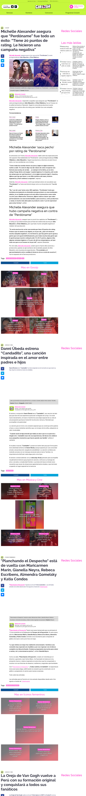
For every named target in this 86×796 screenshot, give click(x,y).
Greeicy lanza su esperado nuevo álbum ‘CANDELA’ (44, 753)
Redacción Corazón (20, 94)
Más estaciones (54, 1)
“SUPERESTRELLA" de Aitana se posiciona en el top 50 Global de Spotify (44, 707)
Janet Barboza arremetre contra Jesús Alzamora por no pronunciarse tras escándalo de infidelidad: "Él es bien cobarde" (29, 303)
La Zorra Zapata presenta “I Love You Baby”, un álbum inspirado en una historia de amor (15, 707)
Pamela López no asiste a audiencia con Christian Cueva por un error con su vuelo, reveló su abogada (15, 326)
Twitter (45, 262)
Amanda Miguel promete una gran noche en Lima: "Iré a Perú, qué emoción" (15, 539)
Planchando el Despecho (17, 585)
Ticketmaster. (44, 587)
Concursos (49, 13)
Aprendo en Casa (32, 1)
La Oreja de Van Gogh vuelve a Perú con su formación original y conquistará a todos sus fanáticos (44, 492)
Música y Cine (38, 130)
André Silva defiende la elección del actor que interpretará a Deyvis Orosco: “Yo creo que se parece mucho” (15, 122)
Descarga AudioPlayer (43, 1)
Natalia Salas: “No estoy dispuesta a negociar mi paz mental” (15, 753)
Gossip (7, 28)
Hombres (29, 13)
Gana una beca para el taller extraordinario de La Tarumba (29, 515)
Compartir (16, 262)
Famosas (9, 13)
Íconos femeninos (10, 557)
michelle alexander (11, 258)
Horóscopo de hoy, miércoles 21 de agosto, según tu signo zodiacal (79, 73)
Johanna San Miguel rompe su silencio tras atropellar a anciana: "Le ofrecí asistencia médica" (44, 280)
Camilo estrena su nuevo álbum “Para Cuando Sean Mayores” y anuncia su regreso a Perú (15, 492)
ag (23, 258)
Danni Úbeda (10, 470)
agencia (19, 258)
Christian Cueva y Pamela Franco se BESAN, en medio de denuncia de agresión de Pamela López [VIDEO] (78, 65)
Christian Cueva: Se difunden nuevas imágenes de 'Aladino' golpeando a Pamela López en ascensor (79, 82)
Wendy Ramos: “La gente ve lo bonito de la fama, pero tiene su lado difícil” (29, 730)
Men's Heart (12, 117)
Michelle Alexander (24, 246)
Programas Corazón (73, 13)
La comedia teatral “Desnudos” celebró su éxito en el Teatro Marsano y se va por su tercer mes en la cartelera (15, 280)
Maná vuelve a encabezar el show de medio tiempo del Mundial (44, 539)
